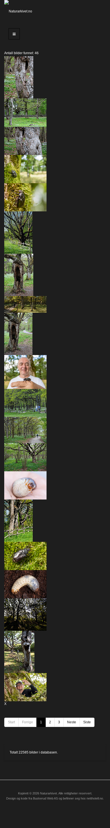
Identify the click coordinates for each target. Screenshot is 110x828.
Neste (71, 722)
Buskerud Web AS (45, 798)
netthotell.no (95, 798)
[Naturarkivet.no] (18, 11)
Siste (87, 722)
